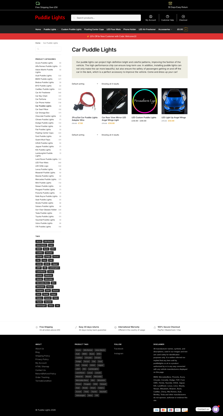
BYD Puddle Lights (43, 86)
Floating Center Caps (44, 133)
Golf (50, 260)
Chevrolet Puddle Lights (45, 116)
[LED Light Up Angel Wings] (175, 101)
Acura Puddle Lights (44, 63)
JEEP (38, 268)
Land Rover (41, 272)
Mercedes (48, 279)
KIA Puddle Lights (43, 150)
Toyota (39, 302)
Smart (53, 294)
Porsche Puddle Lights (45, 193)
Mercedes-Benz (43, 283)
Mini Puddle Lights (43, 183)
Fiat (38, 260)
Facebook (118, 348)
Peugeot (40, 290)
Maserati (48, 275)
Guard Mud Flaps (42, 139)
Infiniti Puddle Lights (44, 143)
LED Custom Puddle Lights (144, 117)
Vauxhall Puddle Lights (45, 220)
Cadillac (40, 253)
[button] (182, 29)
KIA (45, 268)
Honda (39, 264)
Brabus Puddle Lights (44, 82)
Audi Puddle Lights (43, 75)
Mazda (39, 279)
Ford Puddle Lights (43, 136)
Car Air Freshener (42, 92)
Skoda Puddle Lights (44, 203)
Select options (144, 126)
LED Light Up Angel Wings (174, 117)
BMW (39, 249)
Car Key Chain (41, 96)
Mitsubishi (40, 287)
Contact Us (40, 370)
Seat (38, 294)
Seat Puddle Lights (43, 199)
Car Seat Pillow (41, 109)
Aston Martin (41, 245)
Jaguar (55, 264)
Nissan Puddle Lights (44, 186)
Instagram (118, 353)
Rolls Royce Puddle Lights (46, 196)
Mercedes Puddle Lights (45, 179)
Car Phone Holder (42, 102)
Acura (39, 241)
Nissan (49, 287)
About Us (39, 348)
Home (37, 43)
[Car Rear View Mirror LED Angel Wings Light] (115, 101)
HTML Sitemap (42, 366)
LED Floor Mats (41, 162)
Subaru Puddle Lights (44, 206)
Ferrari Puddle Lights (44, 126)
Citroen (39, 256)
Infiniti (47, 264)
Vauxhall (48, 302)
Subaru (39, 298)
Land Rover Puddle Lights (46, 159)
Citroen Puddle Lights (44, 119)
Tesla (56, 298)
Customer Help (167, 20)
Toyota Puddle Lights (44, 216)
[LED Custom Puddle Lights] (145, 101)
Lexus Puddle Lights (44, 169)
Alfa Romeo (48, 241)
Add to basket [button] (85, 129)
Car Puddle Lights (43, 106)
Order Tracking (42, 377)
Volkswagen (41, 306)
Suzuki (47, 298)
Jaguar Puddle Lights (44, 146)
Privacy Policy (42, 359)
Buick (46, 249)
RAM (48, 290)
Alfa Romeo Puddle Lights (46, 66)
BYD (53, 249)
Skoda (45, 294)
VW (57, 306)
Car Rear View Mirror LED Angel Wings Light (114, 118)
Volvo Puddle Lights (43, 223)
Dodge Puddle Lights (44, 123)
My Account (151, 20)
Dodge (47, 256)
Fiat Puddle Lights (43, 129)
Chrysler (49, 253)
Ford (44, 260)
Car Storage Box (42, 113)
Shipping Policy (42, 356)
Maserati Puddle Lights (45, 172)
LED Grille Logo (41, 166)
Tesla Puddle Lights (43, 213)
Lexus (50, 272)
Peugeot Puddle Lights (45, 189)
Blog (37, 352)
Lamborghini (54, 268)
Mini (53, 283)
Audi (51, 245)
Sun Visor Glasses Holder (46, 210)
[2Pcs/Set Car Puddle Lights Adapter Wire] (85, 101)
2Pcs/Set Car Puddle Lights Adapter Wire (85, 118)
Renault (55, 290)
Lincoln (39, 275)
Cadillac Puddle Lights (44, 89)
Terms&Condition (43, 381)
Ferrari (56, 256)
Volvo (51, 306)
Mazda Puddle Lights (44, 176)
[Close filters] (62, 47)
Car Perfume (40, 99)
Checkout (183, 20)
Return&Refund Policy (45, 373)
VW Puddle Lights (43, 226)
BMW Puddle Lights (43, 79)
